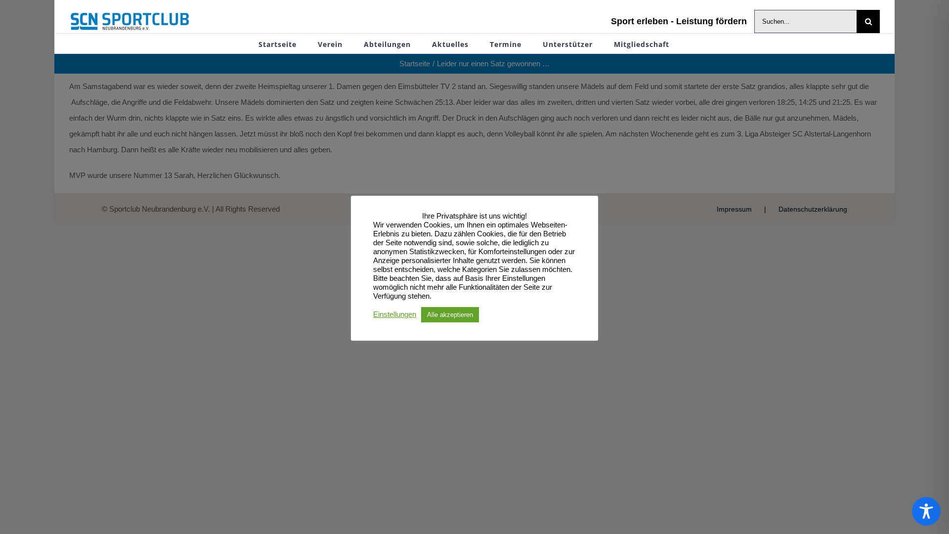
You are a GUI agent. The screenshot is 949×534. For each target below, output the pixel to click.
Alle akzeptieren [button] (450, 314)
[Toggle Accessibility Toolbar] (926, 511)
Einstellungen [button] (394, 314)
